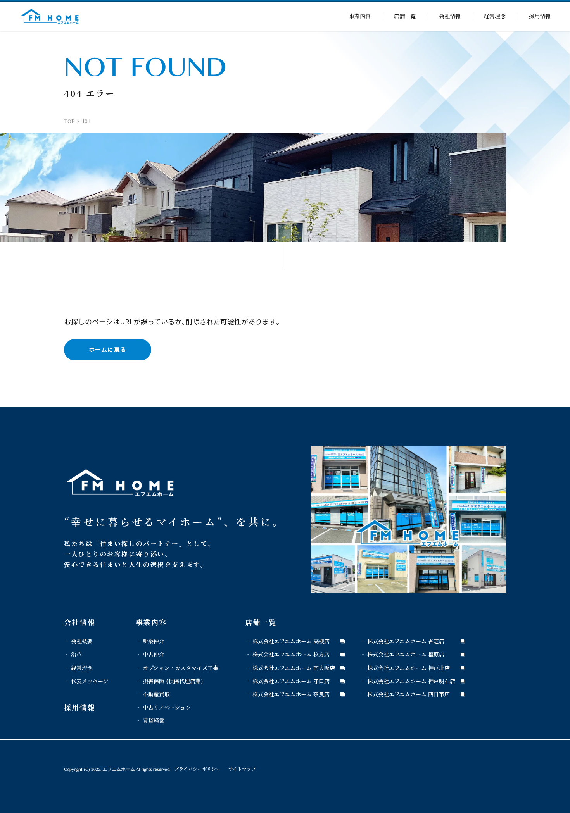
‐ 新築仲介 (150, 641)
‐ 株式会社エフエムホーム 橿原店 (402, 654)
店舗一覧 (405, 16)
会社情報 (450, 16)
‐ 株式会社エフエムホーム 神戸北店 (405, 668)
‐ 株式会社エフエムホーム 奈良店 (287, 694)
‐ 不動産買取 (153, 694)
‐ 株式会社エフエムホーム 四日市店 (405, 694)
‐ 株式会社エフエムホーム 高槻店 (287, 641)
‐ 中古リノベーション (163, 707)
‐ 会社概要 (78, 641)
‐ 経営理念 (78, 668)
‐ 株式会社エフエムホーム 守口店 (287, 681)
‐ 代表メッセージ (86, 681)
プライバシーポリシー (197, 768)
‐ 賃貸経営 (150, 720)
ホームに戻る (107, 349)
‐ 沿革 (73, 654)
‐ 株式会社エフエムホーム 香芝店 (402, 641)
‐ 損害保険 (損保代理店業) (169, 681)
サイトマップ (242, 768)
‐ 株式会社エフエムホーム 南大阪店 (290, 668)
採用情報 (540, 16)
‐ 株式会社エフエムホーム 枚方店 (287, 654)
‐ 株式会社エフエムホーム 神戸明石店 (407, 681)
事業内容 (360, 16)
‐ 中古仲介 (150, 654)
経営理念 (495, 16)
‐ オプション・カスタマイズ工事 (177, 668)
